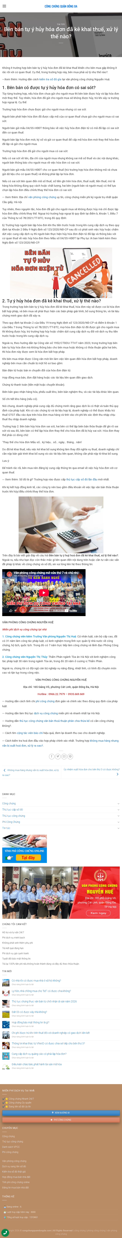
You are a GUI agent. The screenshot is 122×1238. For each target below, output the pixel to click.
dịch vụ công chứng (46, 713)
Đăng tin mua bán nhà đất (15, 1187)
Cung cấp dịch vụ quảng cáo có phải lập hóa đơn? (39, 1053)
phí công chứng (45, 701)
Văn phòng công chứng (14, 1161)
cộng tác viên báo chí (30, 733)
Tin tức (61, 24)
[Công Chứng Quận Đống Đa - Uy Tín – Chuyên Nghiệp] (61, 6)
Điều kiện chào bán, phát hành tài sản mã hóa (37, 1064)
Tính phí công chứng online (16, 1182)
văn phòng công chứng (42, 197)
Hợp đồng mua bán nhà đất (16, 1177)
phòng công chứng (96, 1230)
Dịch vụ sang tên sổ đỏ (14, 1166)
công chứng (80, 1230)
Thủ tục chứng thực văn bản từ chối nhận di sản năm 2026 (44, 1001)
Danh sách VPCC (11, 1146)
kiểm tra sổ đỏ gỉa (50, 79)
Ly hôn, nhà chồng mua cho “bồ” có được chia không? (41, 991)
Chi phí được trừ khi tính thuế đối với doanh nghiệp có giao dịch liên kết (51, 1032)
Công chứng (9, 803)
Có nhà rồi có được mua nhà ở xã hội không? (36, 980)
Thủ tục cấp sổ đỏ (12, 809)
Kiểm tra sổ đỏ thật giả (14, 1171)
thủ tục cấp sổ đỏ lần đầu (81, 479)
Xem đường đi (61, 1113)
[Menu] (4, 6)
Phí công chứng (62, 1120)
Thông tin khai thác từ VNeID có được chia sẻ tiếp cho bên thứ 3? (48, 1043)
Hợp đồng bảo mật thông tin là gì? (30, 1022)
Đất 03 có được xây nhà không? (29, 1012)
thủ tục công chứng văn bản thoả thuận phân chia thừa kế (54, 720)
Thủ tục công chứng (13, 815)
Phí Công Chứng (11, 821)
